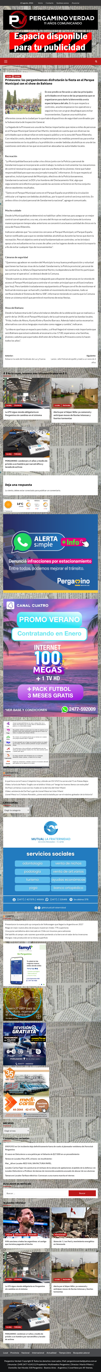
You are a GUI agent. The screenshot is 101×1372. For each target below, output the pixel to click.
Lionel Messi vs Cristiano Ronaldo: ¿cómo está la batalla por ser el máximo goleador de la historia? (49, 794)
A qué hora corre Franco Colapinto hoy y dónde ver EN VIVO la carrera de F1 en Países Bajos (46, 781)
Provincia (17, 405)
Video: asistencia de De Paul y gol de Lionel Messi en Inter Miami (34, 791)
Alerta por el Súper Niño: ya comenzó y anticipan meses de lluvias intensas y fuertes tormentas (72, 415)
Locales (8, 76)
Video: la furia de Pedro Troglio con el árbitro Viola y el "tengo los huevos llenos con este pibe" (47, 784)
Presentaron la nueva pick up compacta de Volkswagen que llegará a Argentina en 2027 (44, 924)
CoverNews (73, 1367)
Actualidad (51, 1352)
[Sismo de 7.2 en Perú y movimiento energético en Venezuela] (75, 1222)
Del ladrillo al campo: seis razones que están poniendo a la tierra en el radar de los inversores (46, 934)
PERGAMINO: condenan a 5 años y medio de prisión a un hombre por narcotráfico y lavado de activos (26, 464)
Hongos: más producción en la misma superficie (26, 937)
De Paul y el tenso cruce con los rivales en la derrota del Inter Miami (35, 787)
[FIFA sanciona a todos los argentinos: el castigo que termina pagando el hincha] (26, 1222)
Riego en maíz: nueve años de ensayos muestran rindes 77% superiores (37, 927)
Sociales (17, 76)
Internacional (38, 1352)
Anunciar (75, 3)
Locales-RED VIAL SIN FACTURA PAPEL (33, 1163)
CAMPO (10, 916)
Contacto (49, 3)
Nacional (25, 1352)
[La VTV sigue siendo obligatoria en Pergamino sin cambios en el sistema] (26, 393)
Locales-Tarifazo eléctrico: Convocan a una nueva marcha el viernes (44, 1175)
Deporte (9, 1235)
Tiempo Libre (65, 1352)
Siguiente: (73, 359)
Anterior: (25, 357)
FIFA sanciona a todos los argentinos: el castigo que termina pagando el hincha (25, 1243)
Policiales (17, 454)
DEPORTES (12, 773)
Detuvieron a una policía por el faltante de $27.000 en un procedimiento (47, 1154)
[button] (5, 61)
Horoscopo (45, 767)
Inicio (40, 3)
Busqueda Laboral (81, 1352)
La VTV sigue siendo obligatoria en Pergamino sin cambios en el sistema (23, 414)
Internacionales (20, 1235)
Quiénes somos (62, 3)
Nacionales (66, 405)
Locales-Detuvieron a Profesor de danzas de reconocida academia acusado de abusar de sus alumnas (50, 1171)
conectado (29, 490)
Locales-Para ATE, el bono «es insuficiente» (33, 1159)
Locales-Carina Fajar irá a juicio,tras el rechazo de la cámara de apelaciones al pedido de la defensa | (49, 1168)
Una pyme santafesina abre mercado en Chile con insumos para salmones (38, 931)
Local (5, 1352)
